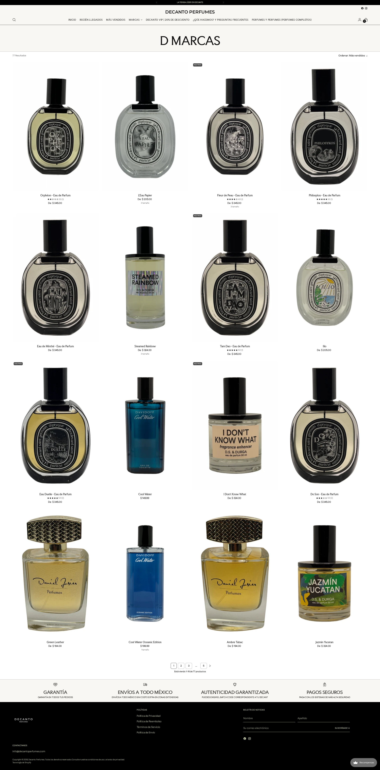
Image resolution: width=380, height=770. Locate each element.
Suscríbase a (342, 728)
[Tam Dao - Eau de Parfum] (235, 277)
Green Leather (55, 642)
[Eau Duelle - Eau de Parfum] (55, 425)
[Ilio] (325, 277)
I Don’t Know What (235, 494)
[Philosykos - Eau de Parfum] (325, 126)
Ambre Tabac (235, 642)
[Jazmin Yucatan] (325, 573)
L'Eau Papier (145, 195)
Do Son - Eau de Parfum (324, 494)
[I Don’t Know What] (235, 425)
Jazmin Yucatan (324, 642)
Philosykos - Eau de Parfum (324, 195)
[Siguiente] (223, 2)
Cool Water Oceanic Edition (145, 642)
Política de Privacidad (148, 716)
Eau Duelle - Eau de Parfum (55, 494)
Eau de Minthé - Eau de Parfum (55, 346)
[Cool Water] (145, 425)
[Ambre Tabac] (235, 573)
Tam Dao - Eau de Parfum (235, 346)
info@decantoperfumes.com (28, 751)
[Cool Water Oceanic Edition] (145, 573)
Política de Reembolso (149, 721)
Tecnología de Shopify (21, 762)
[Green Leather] (55, 573)
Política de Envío (146, 732)
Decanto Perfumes (36, 759)
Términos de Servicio (148, 727)
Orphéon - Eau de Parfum (55, 195)
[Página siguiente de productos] (210, 666)
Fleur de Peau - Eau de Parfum (235, 195)
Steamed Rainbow (145, 346)
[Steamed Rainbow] (145, 277)
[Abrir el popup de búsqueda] (14, 20)
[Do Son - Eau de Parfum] (325, 425)
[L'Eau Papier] (145, 126)
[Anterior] (156, 2)
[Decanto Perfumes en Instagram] (366, 8)
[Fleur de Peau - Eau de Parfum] (235, 126)
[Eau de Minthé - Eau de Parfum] (55, 277)
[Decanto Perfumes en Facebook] (362, 8)
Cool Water (145, 494)
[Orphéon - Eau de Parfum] (55, 126)
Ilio (324, 346)
